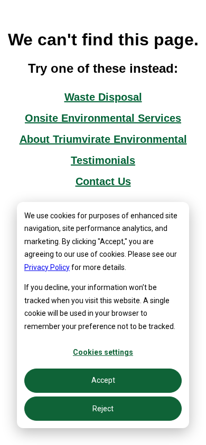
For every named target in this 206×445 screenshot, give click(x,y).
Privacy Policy (47, 267)
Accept (103, 380)
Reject (103, 408)
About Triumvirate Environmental (103, 139)
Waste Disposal (103, 97)
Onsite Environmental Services (103, 118)
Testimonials (103, 160)
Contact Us (103, 181)
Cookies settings (103, 352)
